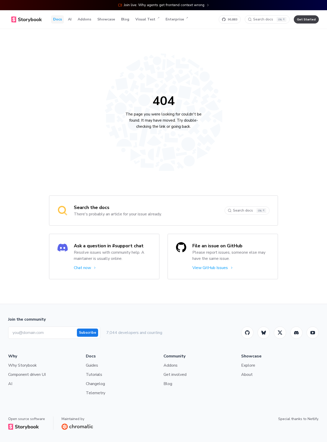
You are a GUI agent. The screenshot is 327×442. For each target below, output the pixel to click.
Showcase (106, 19)
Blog (125, 19)
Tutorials (94, 374)
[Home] (26, 19)
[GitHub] (247, 333)
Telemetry (95, 393)
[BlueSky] (264, 333)
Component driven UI (27, 374)
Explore (248, 365)
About (247, 374)
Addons (84, 19)
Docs (57, 19)
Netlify (313, 418)
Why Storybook (22, 365)
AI (70, 19)
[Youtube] (313, 333)
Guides (92, 365)
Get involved (175, 374)
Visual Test (145, 19)
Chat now (82, 268)
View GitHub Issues (210, 268)
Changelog (95, 384)
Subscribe (87, 332)
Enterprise (175, 19)
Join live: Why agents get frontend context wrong (164, 5)
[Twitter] (280, 333)
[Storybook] (296, 333)
